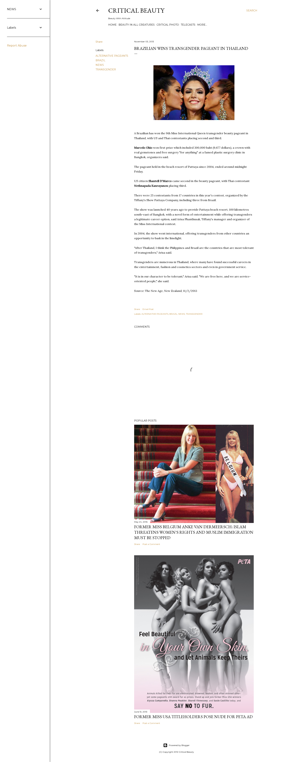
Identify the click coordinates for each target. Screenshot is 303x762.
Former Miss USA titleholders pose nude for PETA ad (193, 716)
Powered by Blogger (179, 745)
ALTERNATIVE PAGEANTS (112, 55)
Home (112, 24)
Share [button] (99, 41)
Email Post (148, 309)
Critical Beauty (136, 10)
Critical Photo (168, 24)
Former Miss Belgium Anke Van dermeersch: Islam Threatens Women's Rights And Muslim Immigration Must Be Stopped (193, 532)
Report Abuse (17, 45)
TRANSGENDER (106, 69)
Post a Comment (151, 544)
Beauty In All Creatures (137, 24)
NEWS (100, 65)
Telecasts (188, 24)
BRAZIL (100, 60)
